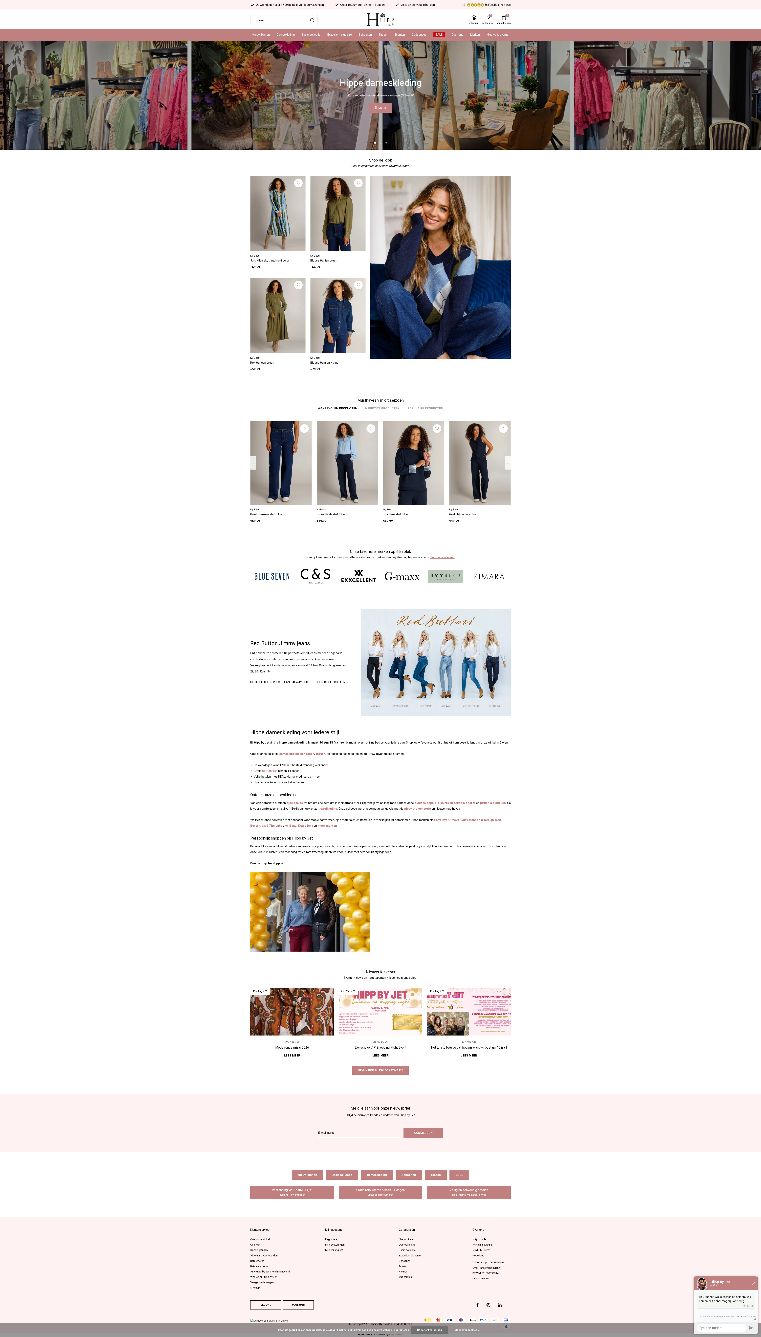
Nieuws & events (498, 34)
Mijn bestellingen (335, 1244)
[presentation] (253, 463)
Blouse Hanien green (323, 260)
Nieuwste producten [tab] (382, 408)
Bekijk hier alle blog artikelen (380, 1070)
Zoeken (312, 20)
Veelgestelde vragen (262, 1282)
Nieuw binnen (261, 34)
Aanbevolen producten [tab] (337, 408)
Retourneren (257, 1260)
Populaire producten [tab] (425, 408)
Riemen (400, 34)
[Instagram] (488, 1305)
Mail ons (298, 1304)
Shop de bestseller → (332, 682)
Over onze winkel (260, 1239)
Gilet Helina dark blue (462, 514)
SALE (439, 34)
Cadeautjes (419, 34)
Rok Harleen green (262, 362)
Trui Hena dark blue (395, 514)
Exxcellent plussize (339, 34)
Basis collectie (311, 34)
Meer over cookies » (467, 1330)
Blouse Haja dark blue (324, 362)
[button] (375, 142)
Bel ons (265, 1304)
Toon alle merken (442, 557)
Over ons (457, 34)
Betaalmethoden (259, 1266)
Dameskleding (286, 34)
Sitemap (255, 1287)
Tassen (383, 34)
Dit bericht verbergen (429, 1330)
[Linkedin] (500, 1305)
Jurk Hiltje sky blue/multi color (269, 260)
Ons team (255, 1244)
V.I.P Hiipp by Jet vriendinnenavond (270, 1271)
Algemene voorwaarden (264, 1255)
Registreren (331, 1239)
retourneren (269, 771)
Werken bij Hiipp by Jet (263, 1276)
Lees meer (292, 1055)
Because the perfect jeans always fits (280, 682)
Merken (475, 34)
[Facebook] (477, 1305)
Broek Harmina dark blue (266, 514)
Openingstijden (259, 1250)
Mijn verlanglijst (334, 1250)
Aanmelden (423, 1133)
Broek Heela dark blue (331, 514)
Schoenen (365, 34)
